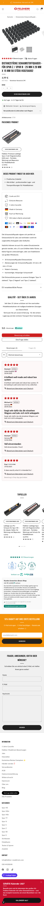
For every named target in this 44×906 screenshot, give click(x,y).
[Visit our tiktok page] (12, 869)
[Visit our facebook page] (2, 869)
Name (4, 675)
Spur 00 (4, 832)
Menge (3, 85)
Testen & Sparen (7, 845)
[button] (7, 58)
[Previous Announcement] (3, 2)
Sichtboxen (6, 838)
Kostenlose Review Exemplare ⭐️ (13, 760)
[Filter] (4, 354)
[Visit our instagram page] (7, 869)
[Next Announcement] (40, 2)
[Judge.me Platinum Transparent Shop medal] (22, 566)
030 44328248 (7, 864)
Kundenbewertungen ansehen (15, 606)
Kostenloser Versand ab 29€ (17, 80)
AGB (3, 770)
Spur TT (4, 818)
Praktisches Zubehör (14, 179)
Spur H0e (5, 814)
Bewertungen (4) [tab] (12, 348)
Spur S (4, 825)
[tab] (19, 546)
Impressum (6, 781)
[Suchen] (37, 9)
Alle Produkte (7, 797)
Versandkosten (7, 767)
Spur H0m (5, 811)
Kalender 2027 (22, 900)
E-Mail (4, 684)
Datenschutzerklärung (10, 774)
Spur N (4, 821)
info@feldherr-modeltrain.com (13, 860)
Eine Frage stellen (22, 340)
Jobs (3, 753)
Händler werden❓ (8, 764)
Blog (3, 788)
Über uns (5, 784)
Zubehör (5, 849)
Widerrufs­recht (7, 777)
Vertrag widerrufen (10, 793)
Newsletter (6, 757)
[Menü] (3, 9)
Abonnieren (22, 641)
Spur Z (4, 828)
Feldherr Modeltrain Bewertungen (14, 750)
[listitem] (22, 2)
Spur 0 (4, 835)
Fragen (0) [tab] (32, 348)
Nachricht (6, 694)
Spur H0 (5, 808)
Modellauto (6, 842)
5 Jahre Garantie (8, 746)
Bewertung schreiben (22, 335)
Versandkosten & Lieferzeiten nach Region (18, 111)
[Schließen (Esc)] (41, 882)
